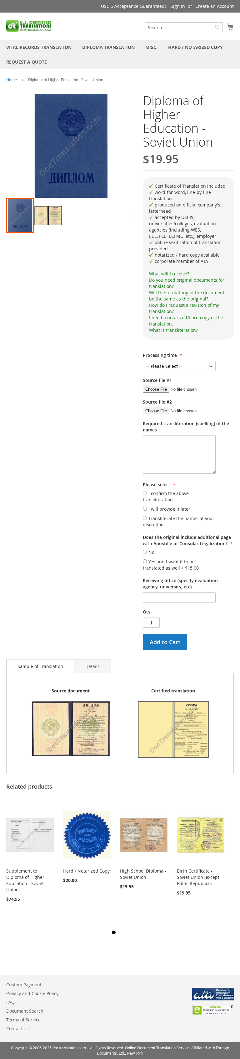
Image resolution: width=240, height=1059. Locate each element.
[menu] (120, 54)
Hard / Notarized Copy (86, 871)
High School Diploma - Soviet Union (143, 874)
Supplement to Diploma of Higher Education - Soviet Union (25, 880)
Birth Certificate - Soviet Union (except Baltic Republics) (198, 877)
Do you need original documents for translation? (186, 283)
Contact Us (17, 1028)
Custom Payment (24, 985)
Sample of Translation (40, 666)
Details (92, 666)
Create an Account (214, 6)
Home (11, 79)
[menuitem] (38, 47)
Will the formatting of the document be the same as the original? (186, 296)
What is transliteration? (173, 330)
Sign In (178, 6)
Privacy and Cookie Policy (32, 993)
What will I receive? (169, 274)
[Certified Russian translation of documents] (29, 26)
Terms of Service (23, 1020)
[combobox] (184, 27)
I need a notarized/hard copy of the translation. (186, 321)
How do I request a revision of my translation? (184, 308)
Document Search (24, 1011)
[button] (48, 215)
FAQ (10, 1002)
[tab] (188, 274)
